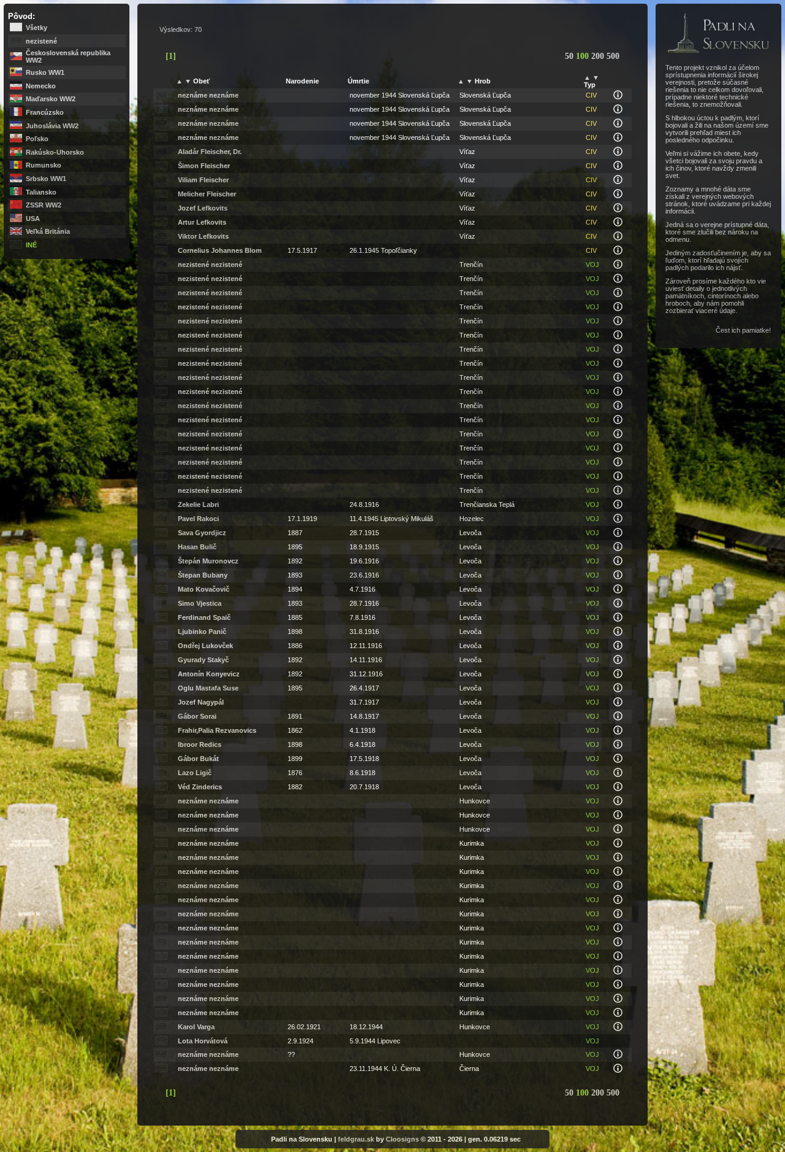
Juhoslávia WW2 (52, 126)
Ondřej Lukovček (205, 645)
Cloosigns (402, 1139)
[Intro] (718, 54)
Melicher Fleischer (207, 194)
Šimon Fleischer (204, 165)
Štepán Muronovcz (208, 561)
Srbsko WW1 (46, 178)
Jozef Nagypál (201, 702)
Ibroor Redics (199, 744)
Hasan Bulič (197, 547)
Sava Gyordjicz (202, 532)
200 (599, 56)
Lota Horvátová (203, 1041)
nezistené (41, 41)
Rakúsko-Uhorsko (55, 152)
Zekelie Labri (198, 504)
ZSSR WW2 (43, 205)
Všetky (36, 27)
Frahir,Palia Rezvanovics (217, 730)
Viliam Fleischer (203, 180)
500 (613, 56)
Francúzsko (45, 112)
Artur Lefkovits (202, 222)
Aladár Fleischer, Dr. (210, 151)
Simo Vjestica (199, 603)
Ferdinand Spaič (204, 617)
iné (31, 245)
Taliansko (41, 192)
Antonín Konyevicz (209, 674)
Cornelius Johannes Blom (220, 250)
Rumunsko (43, 165)
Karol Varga (196, 1026)
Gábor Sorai (197, 716)
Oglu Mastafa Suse (208, 688)
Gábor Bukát (198, 758)
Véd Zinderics (200, 787)
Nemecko (41, 86)
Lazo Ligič (195, 772)
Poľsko (37, 138)
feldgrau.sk (356, 1139)
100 (583, 56)
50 (570, 56)
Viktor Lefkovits (203, 236)
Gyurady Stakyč (203, 659)
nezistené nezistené (210, 264)
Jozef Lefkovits (203, 208)
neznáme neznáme (208, 95)
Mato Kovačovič (203, 589)
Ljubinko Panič (202, 631)
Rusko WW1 (45, 72)
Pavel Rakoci (198, 518)
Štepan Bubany (203, 575)
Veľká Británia (48, 231)
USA (33, 218)
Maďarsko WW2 (50, 98)
